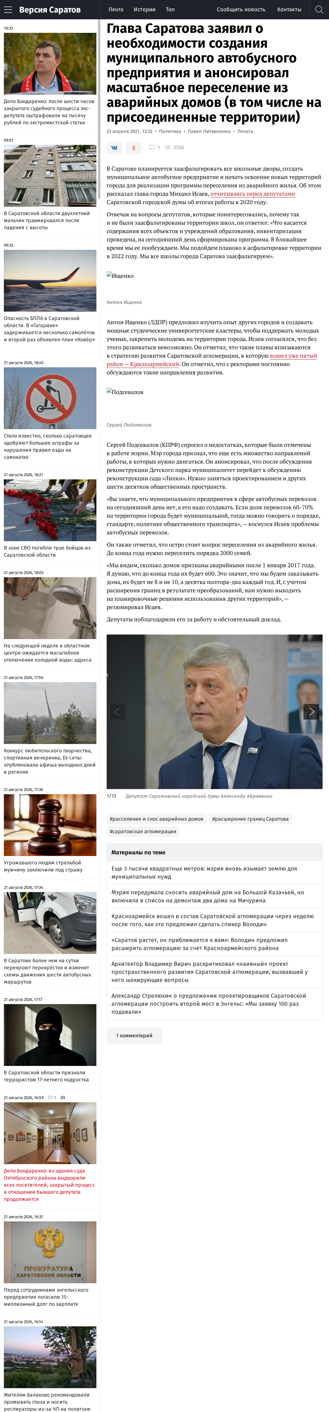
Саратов (50, 10)
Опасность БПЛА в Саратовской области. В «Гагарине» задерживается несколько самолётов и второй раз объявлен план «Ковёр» (49, 329)
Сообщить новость (241, 9)
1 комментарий (134, 1035)
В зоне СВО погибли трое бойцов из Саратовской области (47, 551)
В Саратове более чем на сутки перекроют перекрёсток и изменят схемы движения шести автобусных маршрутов (47, 971)
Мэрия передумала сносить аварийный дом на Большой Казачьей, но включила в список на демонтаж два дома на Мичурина (207, 896)
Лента (116, 9)
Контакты (289, 9)
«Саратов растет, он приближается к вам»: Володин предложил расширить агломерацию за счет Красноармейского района (199, 944)
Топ (170, 9)
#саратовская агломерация (143, 831)
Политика (170, 131)
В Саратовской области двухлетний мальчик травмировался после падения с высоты (47, 220)
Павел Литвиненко (209, 131)
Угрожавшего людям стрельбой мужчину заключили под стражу (43, 866)
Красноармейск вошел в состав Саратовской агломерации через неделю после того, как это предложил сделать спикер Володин (212, 920)
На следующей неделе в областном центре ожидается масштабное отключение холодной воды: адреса (48, 653)
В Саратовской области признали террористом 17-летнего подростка (46, 1076)
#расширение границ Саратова (250, 819)
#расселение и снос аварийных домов (156, 819)
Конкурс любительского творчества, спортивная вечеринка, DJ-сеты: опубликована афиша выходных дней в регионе (50, 761)
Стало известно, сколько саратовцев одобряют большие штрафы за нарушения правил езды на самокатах (48, 446)
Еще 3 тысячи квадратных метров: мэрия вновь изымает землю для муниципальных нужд (204, 872)
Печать (245, 131)
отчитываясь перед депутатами (252, 193)
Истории (145, 9)
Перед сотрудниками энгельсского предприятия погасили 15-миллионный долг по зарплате (46, 1297)
